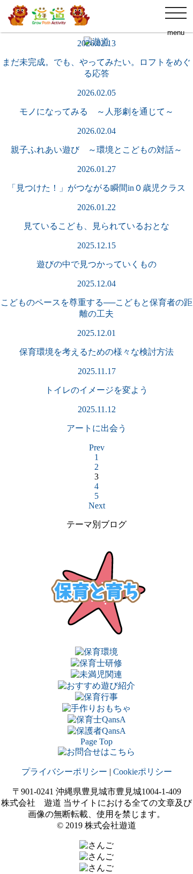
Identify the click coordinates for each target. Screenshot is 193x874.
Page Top (96, 741)
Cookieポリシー (142, 771)
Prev (97, 447)
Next (96, 505)
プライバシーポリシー (64, 771)
